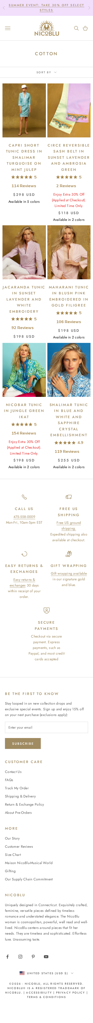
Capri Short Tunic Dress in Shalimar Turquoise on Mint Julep (24, 157)
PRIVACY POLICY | (72, 993)
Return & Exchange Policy (24, 804)
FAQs (9, 779)
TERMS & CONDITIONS (46, 997)
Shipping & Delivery (20, 796)
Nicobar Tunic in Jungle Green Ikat (24, 410)
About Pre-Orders (18, 812)
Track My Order (17, 788)
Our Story (12, 838)
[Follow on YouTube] (46, 956)
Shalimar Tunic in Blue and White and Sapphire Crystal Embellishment (69, 419)
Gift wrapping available (69, 573)
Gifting (10, 871)
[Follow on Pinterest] (33, 956)
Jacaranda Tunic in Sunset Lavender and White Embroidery (24, 299)
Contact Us (13, 771)
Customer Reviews (19, 846)
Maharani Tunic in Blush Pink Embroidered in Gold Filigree (69, 296)
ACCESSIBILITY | (41, 993)
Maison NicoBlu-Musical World (29, 862)
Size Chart (13, 854)
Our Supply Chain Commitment (29, 879)
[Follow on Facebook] (7, 956)
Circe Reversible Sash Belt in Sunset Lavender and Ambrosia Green (69, 157)
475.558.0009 (58, 7)
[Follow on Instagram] (20, 956)
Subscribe (23, 743)
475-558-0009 (24, 516)
